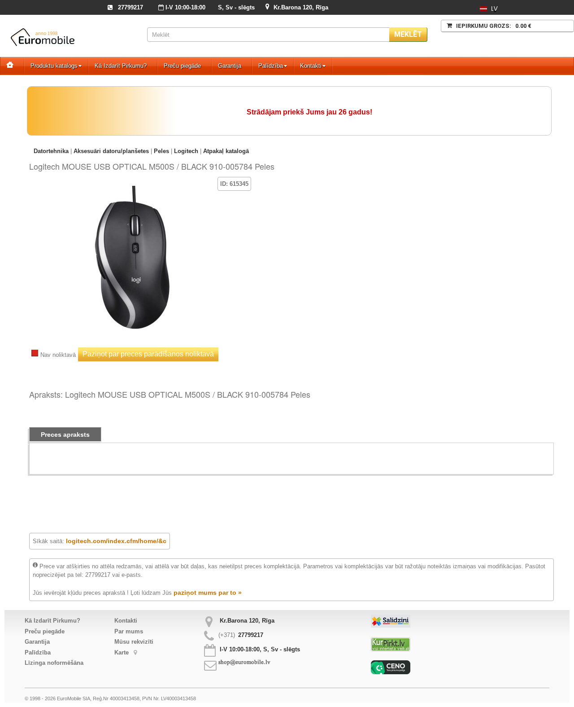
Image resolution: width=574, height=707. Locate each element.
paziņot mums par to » (208, 592)
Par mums (128, 631)
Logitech (186, 151)
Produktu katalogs (54, 65)
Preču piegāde (182, 65)
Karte (122, 652)
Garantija (229, 65)
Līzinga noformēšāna (54, 662)
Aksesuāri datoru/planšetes (111, 151)
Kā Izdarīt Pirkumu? (121, 65)
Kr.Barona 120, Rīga (301, 7)
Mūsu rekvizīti (133, 641)
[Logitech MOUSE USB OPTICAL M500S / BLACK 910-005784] (132, 190)
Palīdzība (270, 65)
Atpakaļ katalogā (226, 151)
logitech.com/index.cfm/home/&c (116, 541)
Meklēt (408, 34)
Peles (161, 151)
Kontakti (311, 65)
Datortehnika (51, 151)
